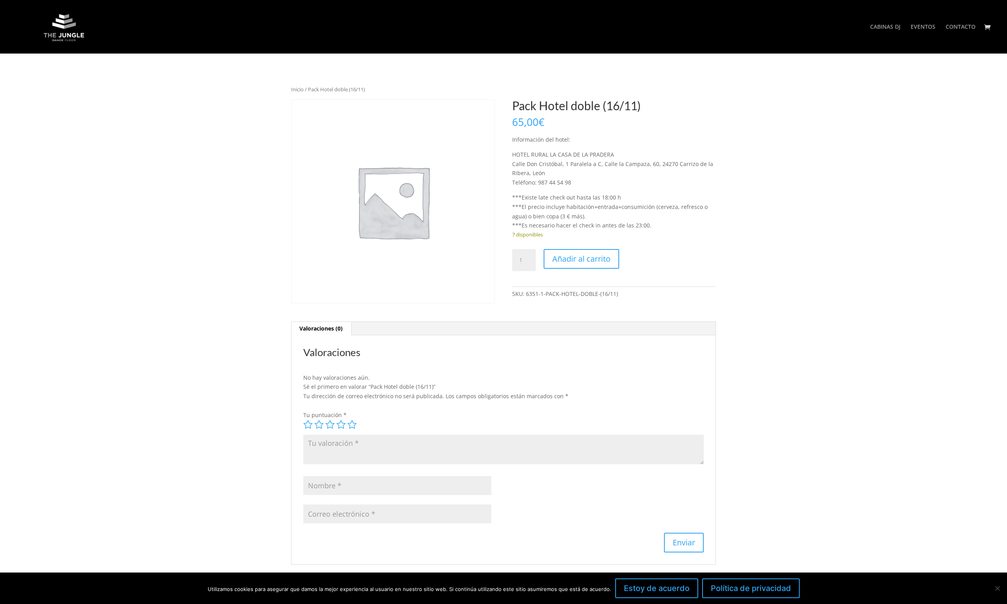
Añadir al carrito (581, 258)
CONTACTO (961, 27)
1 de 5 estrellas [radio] (308, 424)
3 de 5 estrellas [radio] (330, 424)
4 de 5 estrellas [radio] (341, 424)
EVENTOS (923, 27)
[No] (997, 588)
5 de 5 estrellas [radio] (352, 424)
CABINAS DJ (885, 27)
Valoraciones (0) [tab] (321, 328)
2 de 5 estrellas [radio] (319, 424)
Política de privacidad (751, 588)
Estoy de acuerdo (657, 588)
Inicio (297, 89)
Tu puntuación (325, 415)
